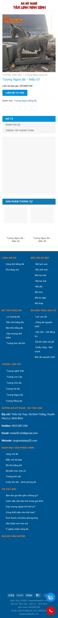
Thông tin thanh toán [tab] (20, 130)
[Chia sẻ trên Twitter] (17, 108)
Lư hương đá (13, 316)
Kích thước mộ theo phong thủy (22, 518)
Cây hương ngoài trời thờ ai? (20, 506)
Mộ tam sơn (41, 264)
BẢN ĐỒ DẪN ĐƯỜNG (13, 536)
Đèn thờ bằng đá (15, 322)
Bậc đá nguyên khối (45, 357)
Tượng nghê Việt (15, 371)
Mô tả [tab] (9, 119)
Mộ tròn (39, 292)
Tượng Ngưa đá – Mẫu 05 (42, 239)
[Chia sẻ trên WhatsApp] (5, 108)
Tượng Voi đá (13, 388)
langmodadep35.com (25, 440)
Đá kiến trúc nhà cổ (16, 471)
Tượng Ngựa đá (14, 395)
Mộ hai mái (40, 275)
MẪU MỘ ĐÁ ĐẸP (40, 258)
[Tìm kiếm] (54, 6)
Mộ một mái (41, 269)
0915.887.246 (20, 425)
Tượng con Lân (14, 376)
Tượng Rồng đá (14, 401)
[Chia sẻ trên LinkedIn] (34, 108)
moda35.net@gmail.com (24, 433)
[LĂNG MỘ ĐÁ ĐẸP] (30, 5)
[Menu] (4, 5)
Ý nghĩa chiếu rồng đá (17, 529)
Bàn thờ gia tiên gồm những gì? (22, 495)
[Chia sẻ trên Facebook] (11, 108)
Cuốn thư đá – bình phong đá (21, 482)
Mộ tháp (39, 303)
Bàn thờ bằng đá (14, 328)
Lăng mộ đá (12, 454)
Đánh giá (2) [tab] (13, 124)
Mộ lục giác (40, 297)
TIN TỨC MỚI (9, 489)
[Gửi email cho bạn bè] (22, 108)
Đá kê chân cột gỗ (44, 341)
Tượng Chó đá (13, 383)
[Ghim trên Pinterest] (28, 108)
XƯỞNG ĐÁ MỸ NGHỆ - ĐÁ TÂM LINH (22, 408)
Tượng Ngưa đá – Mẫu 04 (16, 239)
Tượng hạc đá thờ (15, 343)
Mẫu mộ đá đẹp (14, 459)
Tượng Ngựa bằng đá (36, 75)
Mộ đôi (38, 286)
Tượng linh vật (13, 476)
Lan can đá (41, 316)
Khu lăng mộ (12, 269)
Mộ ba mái (40, 281)
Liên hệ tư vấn (15, 93)
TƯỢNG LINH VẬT (12, 75)
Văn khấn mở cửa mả (17, 523)
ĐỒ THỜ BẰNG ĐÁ (12, 310)
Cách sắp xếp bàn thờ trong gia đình (24, 501)
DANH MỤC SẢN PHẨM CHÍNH (18, 447)
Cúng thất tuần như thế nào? (20, 512)
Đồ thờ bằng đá (14, 465)
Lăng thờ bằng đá (15, 264)
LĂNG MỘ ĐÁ (9, 258)
